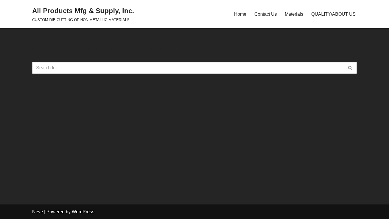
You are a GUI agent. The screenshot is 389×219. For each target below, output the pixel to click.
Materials (294, 14)
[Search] (350, 68)
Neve (37, 211)
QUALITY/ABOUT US (333, 14)
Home (240, 14)
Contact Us (265, 14)
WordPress (83, 211)
